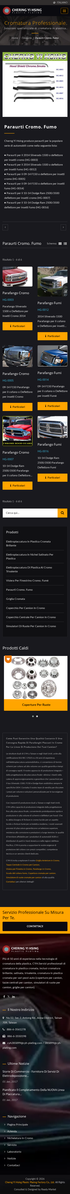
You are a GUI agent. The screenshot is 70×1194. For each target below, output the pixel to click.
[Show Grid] (60, 243)
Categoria (27, 38)
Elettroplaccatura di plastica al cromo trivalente (29, 569)
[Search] (62, 513)
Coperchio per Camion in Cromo (25, 608)
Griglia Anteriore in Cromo (47, 860)
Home (15, 38)
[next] (63, 227)
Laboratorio (14, 1151)
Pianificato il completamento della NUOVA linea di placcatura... (33, 1092)
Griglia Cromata (15, 599)
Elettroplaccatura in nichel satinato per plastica (29, 556)
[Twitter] (8, 997)
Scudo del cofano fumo (16, 873)
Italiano (62, 2)
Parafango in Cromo (42, 869)
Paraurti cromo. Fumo (47, 38)
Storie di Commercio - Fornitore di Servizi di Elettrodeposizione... (31, 1074)
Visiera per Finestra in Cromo (19, 869)
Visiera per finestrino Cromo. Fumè (27, 580)
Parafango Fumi (50, 303)
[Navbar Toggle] (64, 11)
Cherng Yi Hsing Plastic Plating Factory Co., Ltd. (30, 1182)
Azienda (12, 1131)
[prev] (5, 227)
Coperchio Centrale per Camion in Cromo (31, 617)
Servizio (12, 1145)
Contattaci (10, 882)
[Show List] (65, 243)
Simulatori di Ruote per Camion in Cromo (31, 626)
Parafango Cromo (16, 293)
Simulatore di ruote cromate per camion (24, 877)
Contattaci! (35, 926)
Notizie (11, 1158)
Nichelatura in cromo (20, 1138)
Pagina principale (17, 1124)
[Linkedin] (13, 997)
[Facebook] (4, 997)
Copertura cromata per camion (42, 873)
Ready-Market (48, 1189)
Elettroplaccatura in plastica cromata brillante (28, 543)
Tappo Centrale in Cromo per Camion (22, 865)
